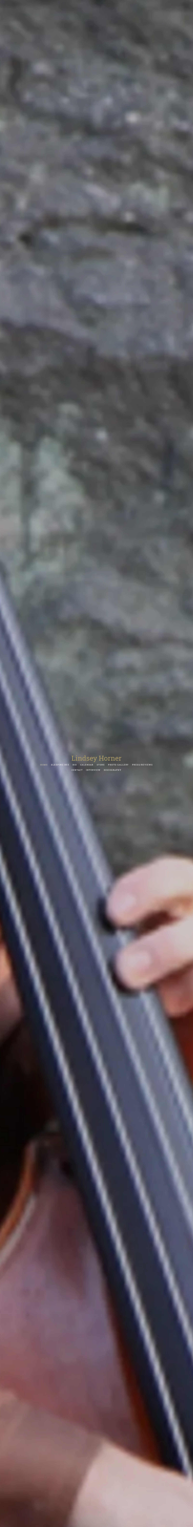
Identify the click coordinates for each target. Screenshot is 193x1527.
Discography (113, 770)
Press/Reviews (142, 764)
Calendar (86, 764)
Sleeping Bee (60, 764)
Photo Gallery (118, 764)
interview (93, 770)
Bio (75, 764)
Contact (77, 770)
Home (44, 764)
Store (101, 764)
